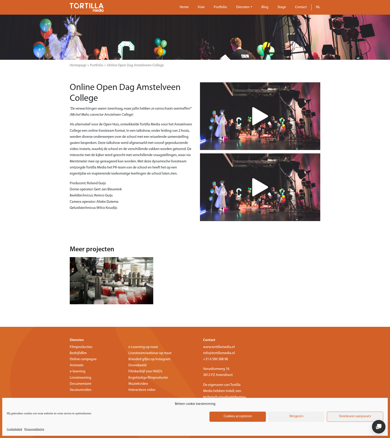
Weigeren (296, 416)
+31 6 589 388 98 (215, 359)
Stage (281, 7)
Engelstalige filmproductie (148, 378)
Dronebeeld (137, 365)
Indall (230, 391)
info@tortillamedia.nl (219, 353)
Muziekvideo (138, 384)
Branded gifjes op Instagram (149, 359)
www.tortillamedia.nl (219, 347)
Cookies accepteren (238, 416)
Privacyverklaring (34, 429)
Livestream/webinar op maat (150, 353)
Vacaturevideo (80, 390)
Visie (201, 7)
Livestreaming (80, 378)
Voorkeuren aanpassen (355, 416)
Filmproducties (81, 347)
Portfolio (220, 7)
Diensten (243, 7)
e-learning (77, 371)
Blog (264, 7)
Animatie (77, 365)
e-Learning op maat (143, 347)
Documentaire (80, 384)
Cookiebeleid (14, 429)
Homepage (78, 65)
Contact (301, 7)
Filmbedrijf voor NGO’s (145, 371)
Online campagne (83, 359)
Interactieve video (142, 390)
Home (184, 7)
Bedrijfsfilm (78, 353)
